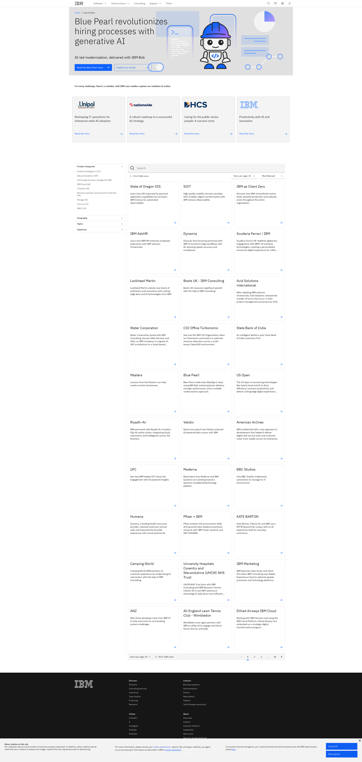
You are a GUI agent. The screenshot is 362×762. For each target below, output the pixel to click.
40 (275, 657)
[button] (282, 3)
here (233, 749)
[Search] (132, 168)
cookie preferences (162, 747)
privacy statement (173, 750)
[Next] (281, 656)
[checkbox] (100, 171)
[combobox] (206, 168)
